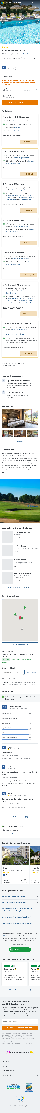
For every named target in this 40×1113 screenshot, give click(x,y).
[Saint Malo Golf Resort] (20, 418)
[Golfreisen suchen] (32, 2)
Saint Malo (17, 127)
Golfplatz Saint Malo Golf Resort (16, 335)
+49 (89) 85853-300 (21, 950)
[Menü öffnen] (37, 2)
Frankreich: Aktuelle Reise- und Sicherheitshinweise (13, 364)
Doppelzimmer (18, 121)
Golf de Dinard (26, 200)
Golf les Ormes (11, 200)
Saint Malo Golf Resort (15, 195)
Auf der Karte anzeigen (29, 54)
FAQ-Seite (5, 936)
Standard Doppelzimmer (20, 158)
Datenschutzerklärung (7, 1045)
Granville (17, 131)
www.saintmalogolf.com (10, 833)
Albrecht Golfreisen (14, 2)
